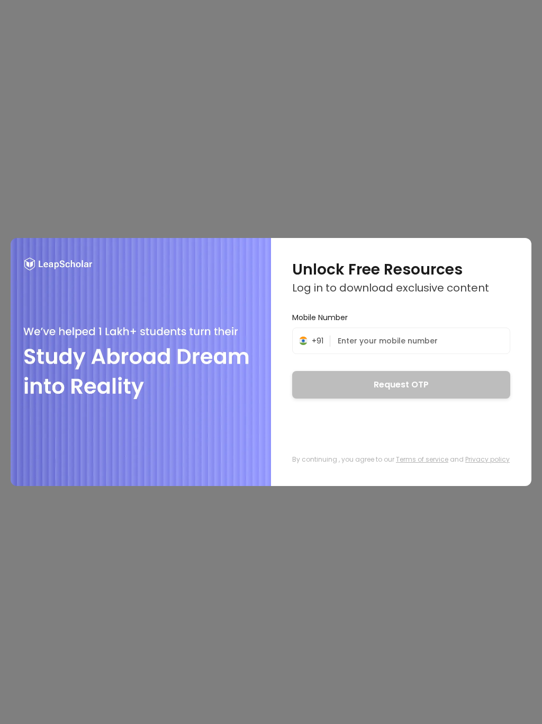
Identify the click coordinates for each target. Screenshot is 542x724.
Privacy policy (487, 459)
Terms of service (422, 459)
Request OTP (401, 384)
